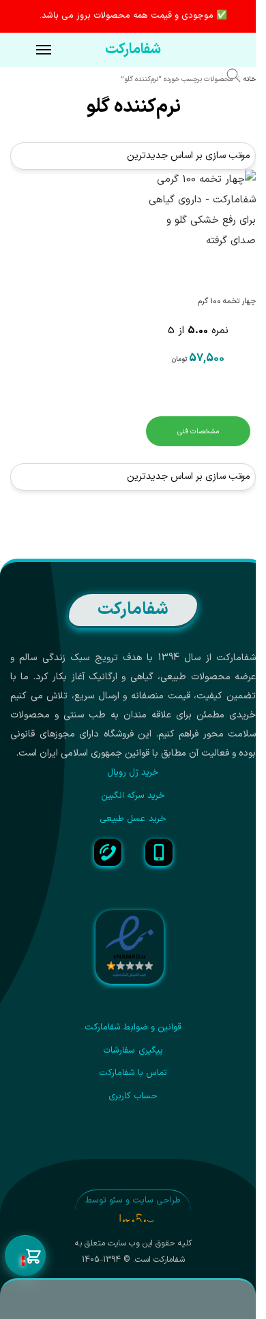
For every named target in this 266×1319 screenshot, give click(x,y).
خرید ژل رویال (133, 772)
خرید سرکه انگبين (133, 796)
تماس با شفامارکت (133, 1073)
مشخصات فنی (198, 431)
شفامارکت (133, 50)
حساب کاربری (132, 1096)
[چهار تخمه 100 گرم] (198, 227)
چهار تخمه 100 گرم (227, 301)
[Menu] (30, 50)
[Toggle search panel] (240, 78)
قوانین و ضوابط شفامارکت (133, 1027)
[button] (25, 1256)
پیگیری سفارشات (132, 1050)
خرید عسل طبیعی (133, 819)
